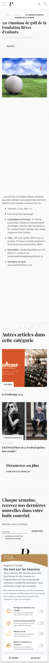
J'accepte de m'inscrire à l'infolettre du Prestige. (14, 537)
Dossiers (18, 15)
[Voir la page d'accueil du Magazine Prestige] (24, 554)
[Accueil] (11, 4)
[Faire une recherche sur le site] (45, 4)
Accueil (8, 15)
